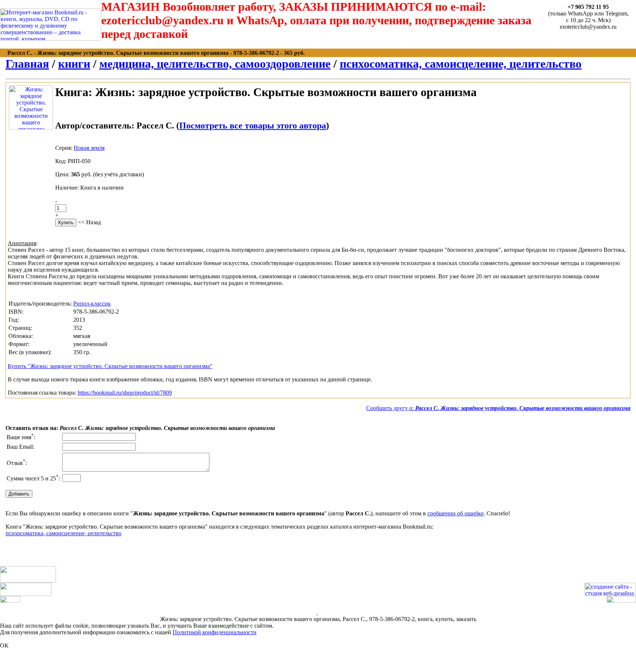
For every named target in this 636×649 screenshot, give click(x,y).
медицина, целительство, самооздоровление (215, 63)
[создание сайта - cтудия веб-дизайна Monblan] (610, 594)
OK (4, 645)
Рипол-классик (92, 303)
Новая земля (89, 148)
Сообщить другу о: (498, 408)
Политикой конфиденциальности (215, 632)
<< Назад (89, 222)
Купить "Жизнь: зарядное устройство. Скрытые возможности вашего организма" (110, 366)
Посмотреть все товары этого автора (252, 125)
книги (74, 63)
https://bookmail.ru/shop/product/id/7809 (125, 392)
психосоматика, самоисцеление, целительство (461, 63)
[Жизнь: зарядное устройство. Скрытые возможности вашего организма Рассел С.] (31, 127)
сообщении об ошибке (455, 513)
